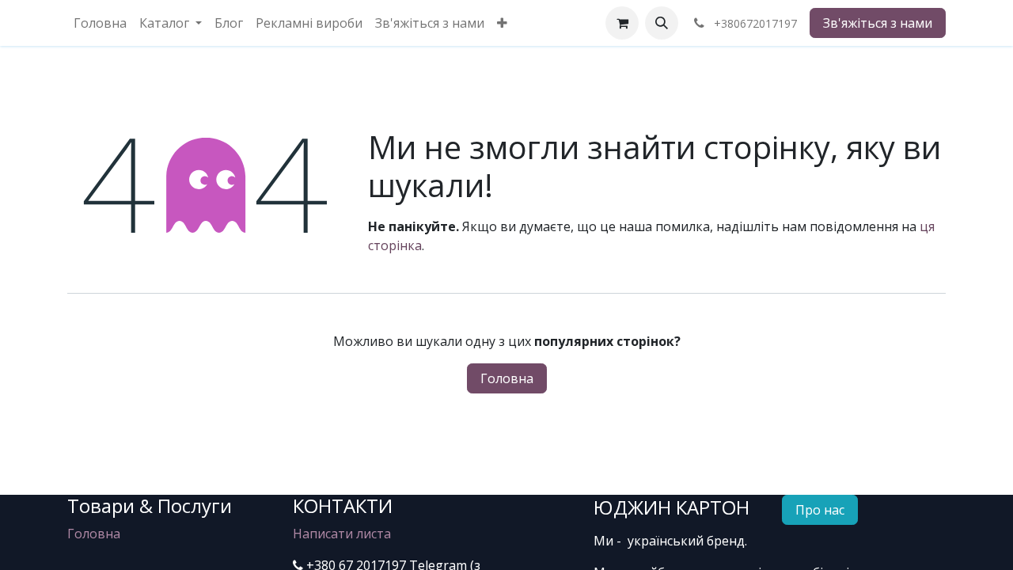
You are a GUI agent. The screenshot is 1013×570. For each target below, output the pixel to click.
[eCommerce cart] (622, 23)
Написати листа (342, 533)
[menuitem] (100, 23)
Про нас (819, 510)
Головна (506, 378)
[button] (661, 23)
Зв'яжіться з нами (877, 23)
